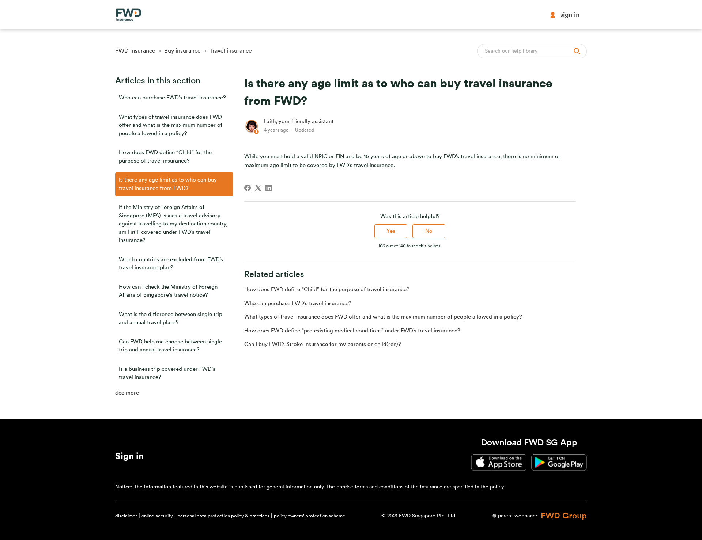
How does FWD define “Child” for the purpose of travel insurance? (165, 157)
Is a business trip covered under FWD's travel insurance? (167, 373)
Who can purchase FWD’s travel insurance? (172, 97)
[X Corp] (258, 188)
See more (127, 393)
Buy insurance (182, 51)
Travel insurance (231, 51)
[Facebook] (247, 188)
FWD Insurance (135, 51)
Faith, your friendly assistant (298, 121)
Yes (390, 231)
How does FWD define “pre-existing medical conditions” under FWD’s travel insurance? (352, 331)
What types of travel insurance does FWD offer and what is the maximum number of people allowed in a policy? (170, 125)
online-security (157, 515)
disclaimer (126, 515)
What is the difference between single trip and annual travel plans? (170, 319)
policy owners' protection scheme (309, 515)
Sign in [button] (570, 14)
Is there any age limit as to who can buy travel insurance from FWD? (168, 184)
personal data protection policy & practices (223, 515)
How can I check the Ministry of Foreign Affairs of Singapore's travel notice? (168, 291)
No (429, 231)
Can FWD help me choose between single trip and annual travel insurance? (170, 346)
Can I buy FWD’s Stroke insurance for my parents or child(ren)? (322, 344)
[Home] (128, 15)
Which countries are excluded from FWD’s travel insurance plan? (171, 264)
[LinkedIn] (268, 188)
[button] (129, 457)
